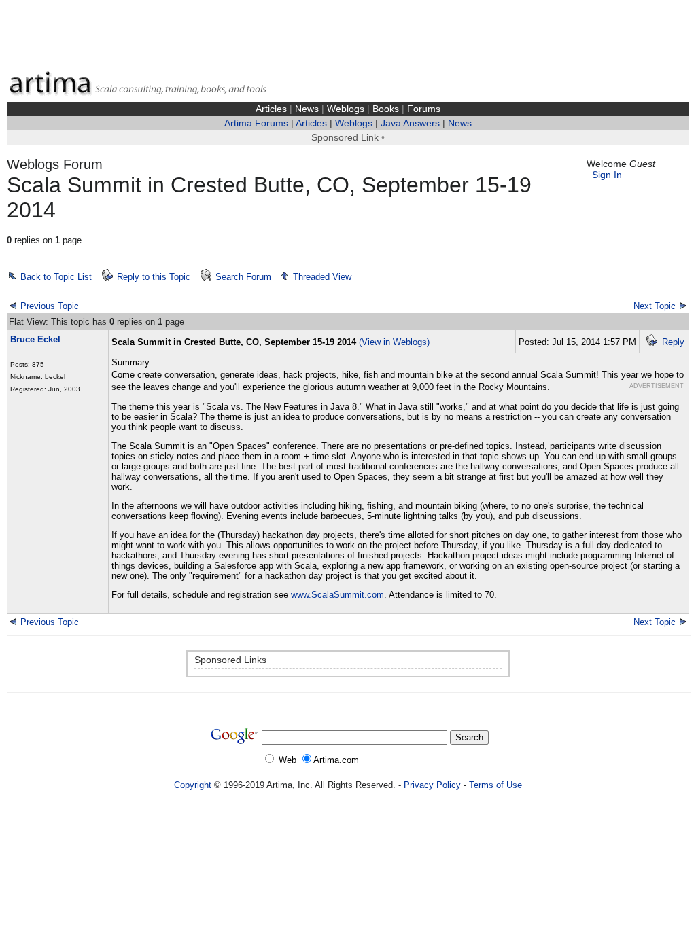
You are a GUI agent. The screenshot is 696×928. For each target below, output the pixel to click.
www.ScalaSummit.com (337, 595)
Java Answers (410, 123)
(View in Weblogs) (394, 342)
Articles (271, 109)
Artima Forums (256, 123)
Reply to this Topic (153, 277)
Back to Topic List (56, 277)
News (307, 109)
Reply (673, 342)
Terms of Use (495, 785)
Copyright (192, 785)
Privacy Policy (432, 785)
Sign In (607, 175)
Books (385, 109)
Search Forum (243, 277)
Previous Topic (49, 306)
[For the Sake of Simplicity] (13, 621)
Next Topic (654, 306)
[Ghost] (683, 621)
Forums (423, 109)
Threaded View (322, 277)
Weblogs (345, 109)
